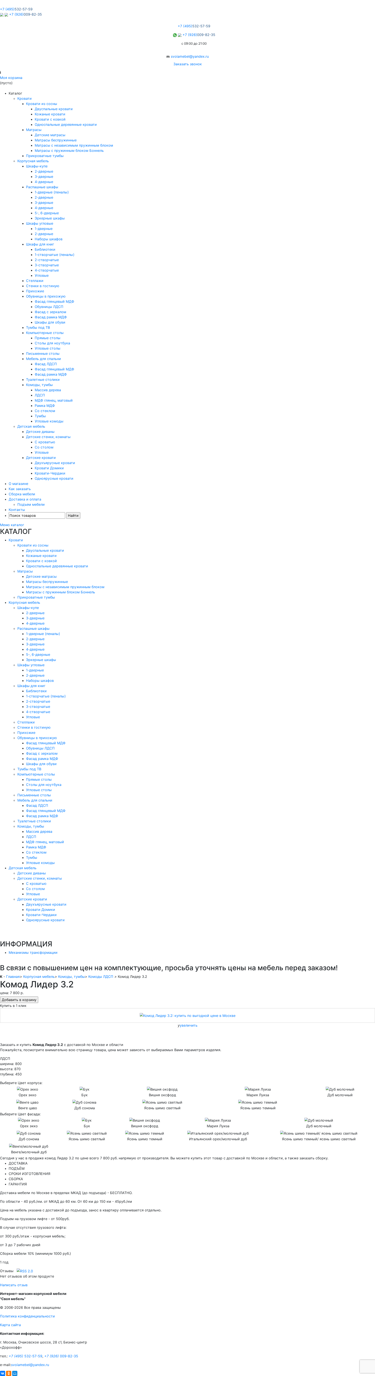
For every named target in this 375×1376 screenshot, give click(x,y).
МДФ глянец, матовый (54, 400)
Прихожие (35, 291)
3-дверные (44, 176)
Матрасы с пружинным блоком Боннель (69, 150)
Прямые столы (47, 338)
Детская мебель (31, 426)
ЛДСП (40, 395)
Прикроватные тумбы (45, 156)
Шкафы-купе (37, 166)
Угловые (42, 275)
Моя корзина (11, 77)
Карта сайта (10, 1325)
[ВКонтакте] (2, 1373)
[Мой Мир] (14, 1373)
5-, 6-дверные (47, 213)
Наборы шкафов (48, 239)
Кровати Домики (49, 468)
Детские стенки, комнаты (48, 437)
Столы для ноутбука (52, 343)
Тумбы (40, 416)
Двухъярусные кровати (55, 463)
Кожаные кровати (50, 114)
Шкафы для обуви (50, 322)
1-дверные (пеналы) (52, 192)
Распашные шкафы (42, 187)
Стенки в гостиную (42, 286)
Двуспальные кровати (54, 109)
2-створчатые (47, 260)
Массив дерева (48, 390)
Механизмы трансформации (33, 952)
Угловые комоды (49, 421)
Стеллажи (34, 280)
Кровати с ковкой (50, 119)
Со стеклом (45, 411)
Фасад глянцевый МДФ (54, 301)
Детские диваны (40, 431)
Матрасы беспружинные (56, 140)
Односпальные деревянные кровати (66, 124)
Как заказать (20, 489)
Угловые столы (47, 348)
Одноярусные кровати (54, 478)
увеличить (188, 1025)
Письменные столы (42, 353)
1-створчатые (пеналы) (54, 254)
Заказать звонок (187, 64)
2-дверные (44, 171)
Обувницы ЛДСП (49, 306)
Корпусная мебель (33, 161)
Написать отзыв (14, 1285)
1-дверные (44, 228)
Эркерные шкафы (50, 218)
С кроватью (45, 442)
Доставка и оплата (25, 499)
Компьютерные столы (45, 333)
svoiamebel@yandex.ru (190, 56)
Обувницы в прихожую (46, 296)
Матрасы (33, 130)
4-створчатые (47, 270)
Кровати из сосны (41, 103)
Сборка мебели (22, 494)
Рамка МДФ (45, 405)
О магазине (18, 483)
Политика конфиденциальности (27, 1316)
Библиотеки (45, 249)
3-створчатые (47, 265)
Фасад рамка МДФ (51, 317)
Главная (13, 976)
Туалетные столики (43, 379)
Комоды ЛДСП (100, 976)
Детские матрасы (50, 135)
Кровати (24, 98)
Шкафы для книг (40, 244)
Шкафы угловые (39, 223)
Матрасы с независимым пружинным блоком (74, 145)
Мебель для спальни (43, 359)
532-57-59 (25, 1356)
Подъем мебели (31, 504)
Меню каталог (12, 525)
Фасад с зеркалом (50, 312)
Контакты (17, 509)
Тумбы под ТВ (38, 327)
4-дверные (44, 182)
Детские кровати (41, 457)
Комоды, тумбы (39, 385)
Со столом (44, 447)
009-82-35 (61, 1356)
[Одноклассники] (8, 1373)
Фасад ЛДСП (46, 364)
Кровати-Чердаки (50, 473)
